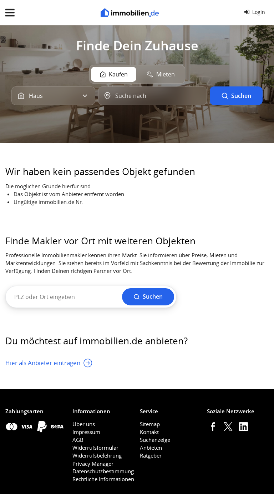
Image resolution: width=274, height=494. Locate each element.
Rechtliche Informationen (103, 479)
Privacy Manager (92, 463)
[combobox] (152, 95)
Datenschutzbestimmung (103, 471)
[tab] (113, 74)
